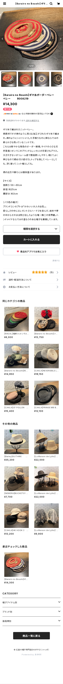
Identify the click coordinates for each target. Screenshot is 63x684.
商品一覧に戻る (31, 635)
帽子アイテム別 (9, 602)
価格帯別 (6, 621)
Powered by (28, 654)
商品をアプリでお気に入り (33, 251)
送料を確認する (32, 120)
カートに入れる (32, 239)
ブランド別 (7, 611)
